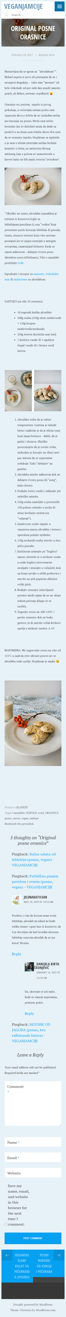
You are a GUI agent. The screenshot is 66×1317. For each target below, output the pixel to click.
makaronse (21, 279)
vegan (25, 818)
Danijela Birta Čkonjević (46, 965)
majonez (39, 274)
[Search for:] (26, 15)
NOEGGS (31, 813)
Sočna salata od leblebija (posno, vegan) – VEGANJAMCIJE (34, 859)
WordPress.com (45, 1310)
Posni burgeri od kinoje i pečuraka (44, 1263)
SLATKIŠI (21, 807)
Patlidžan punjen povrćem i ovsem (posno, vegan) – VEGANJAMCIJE (35, 881)
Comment (15, 1089)
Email (13, 1157)
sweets (16, 818)
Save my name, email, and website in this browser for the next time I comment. (18, 1205)
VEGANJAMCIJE (23, 6)
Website (14, 1173)
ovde (21, 263)
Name (13, 1142)
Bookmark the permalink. (19, 824)
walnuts (34, 818)
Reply (16, 953)
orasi (41, 813)
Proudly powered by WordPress (33, 1304)
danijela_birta (46, 55)
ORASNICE (51, 813)
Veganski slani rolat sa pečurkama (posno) (22, 1266)
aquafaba (19, 813)
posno (8, 818)
